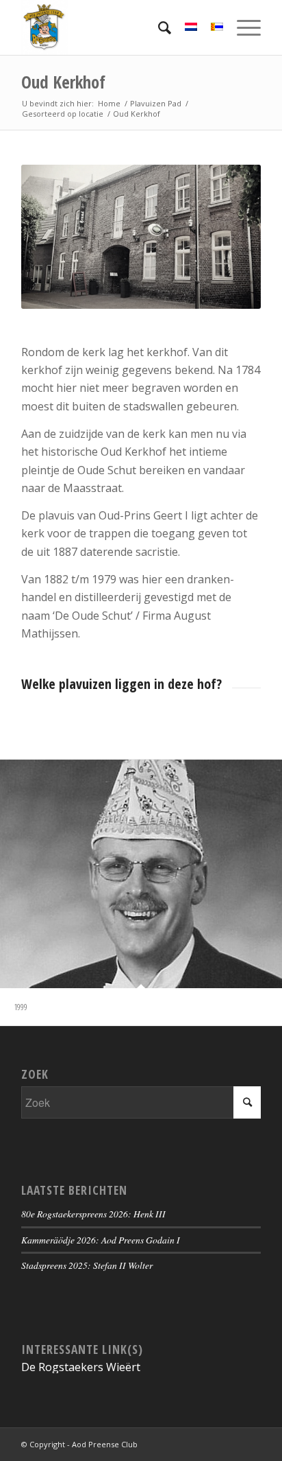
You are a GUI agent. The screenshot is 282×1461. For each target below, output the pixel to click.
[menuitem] (157, 27)
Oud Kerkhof (63, 81)
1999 (20, 1007)
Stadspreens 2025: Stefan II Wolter (87, 1265)
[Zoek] (157, 27)
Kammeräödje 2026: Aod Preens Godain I (100, 1239)
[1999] (141, 874)
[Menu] (242, 27)
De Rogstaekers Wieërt (80, 1367)
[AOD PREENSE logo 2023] (117, 27)
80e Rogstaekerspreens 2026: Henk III (93, 1213)
